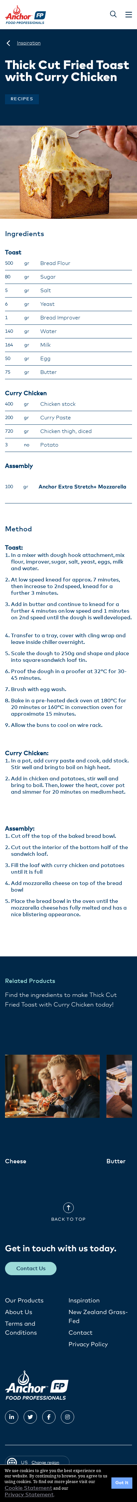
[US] (8, 43)
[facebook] (49, 1417)
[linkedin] (11, 1417)
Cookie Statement (28, 1488)
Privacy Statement (29, 1494)
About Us (18, 1312)
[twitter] (30, 1417)
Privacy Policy (88, 1345)
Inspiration (84, 1301)
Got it (121, 1483)
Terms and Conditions (21, 1328)
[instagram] (67, 1417)
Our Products (24, 1301)
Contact (80, 1333)
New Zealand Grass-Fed (98, 1316)
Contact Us (31, 1268)
